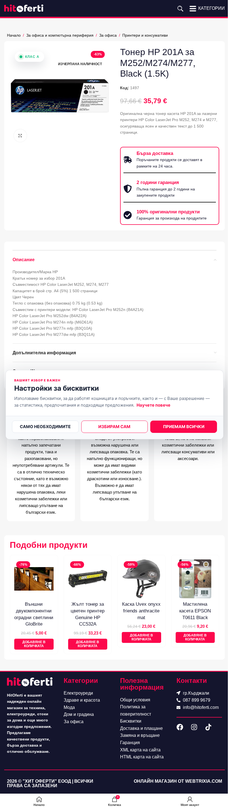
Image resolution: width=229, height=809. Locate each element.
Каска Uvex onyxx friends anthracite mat (141, 611)
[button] (34, 644)
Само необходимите (45, 426)
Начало (14, 35)
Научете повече (153, 405)
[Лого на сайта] (23, 8)
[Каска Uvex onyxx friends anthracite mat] (141, 579)
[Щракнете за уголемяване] (20, 135)
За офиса (108, 35)
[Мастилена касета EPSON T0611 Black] (195, 579)
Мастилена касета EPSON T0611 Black (195, 611)
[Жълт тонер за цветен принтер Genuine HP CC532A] (88, 579)
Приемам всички (183, 426)
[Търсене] (180, 8)
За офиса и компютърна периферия (60, 35)
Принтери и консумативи (145, 35)
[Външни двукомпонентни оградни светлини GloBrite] (34, 579)
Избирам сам (114, 426)
